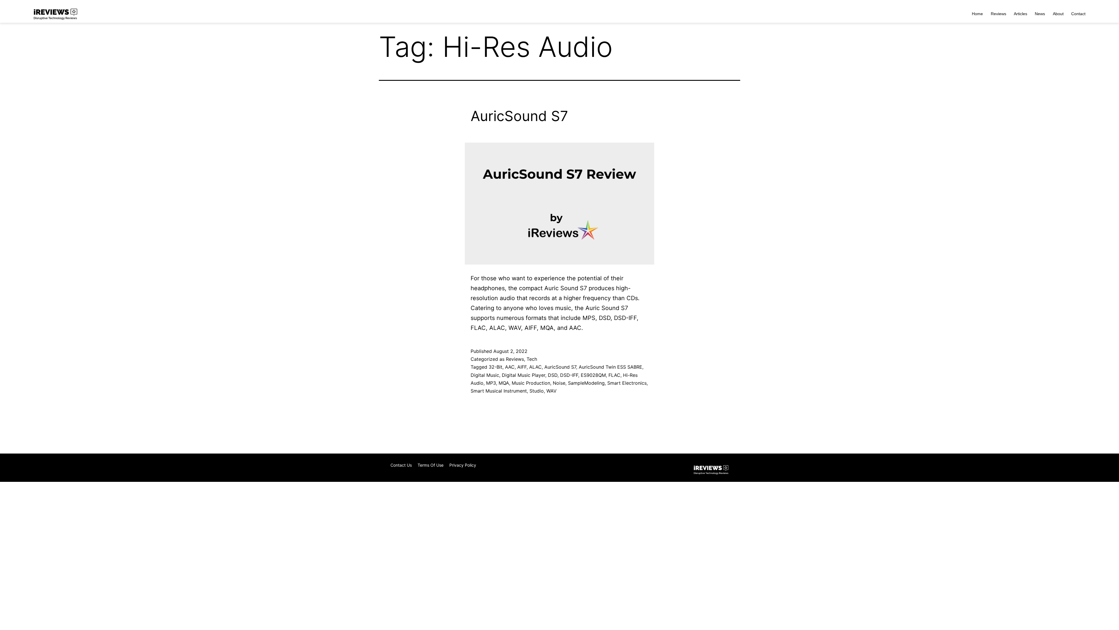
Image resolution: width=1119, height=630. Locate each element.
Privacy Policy (462, 465)
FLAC (614, 375)
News (1040, 13)
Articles (1020, 13)
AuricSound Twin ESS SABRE (610, 367)
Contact (1078, 13)
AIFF (522, 367)
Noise (559, 383)
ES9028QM (593, 375)
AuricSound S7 (519, 116)
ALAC (535, 367)
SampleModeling (586, 383)
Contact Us (401, 465)
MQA (504, 383)
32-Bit (495, 367)
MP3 (491, 383)
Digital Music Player (523, 375)
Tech (532, 359)
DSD (552, 375)
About (1058, 13)
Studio (536, 391)
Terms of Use (431, 465)
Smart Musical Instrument (499, 391)
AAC (510, 367)
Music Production (531, 383)
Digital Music (485, 375)
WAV (551, 391)
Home (977, 13)
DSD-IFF (569, 375)
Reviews (998, 13)
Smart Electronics (627, 383)
